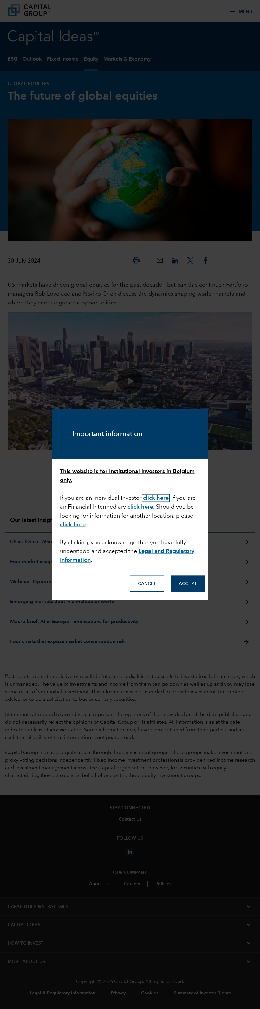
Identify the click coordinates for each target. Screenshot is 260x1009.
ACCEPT (188, 584)
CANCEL (147, 584)
